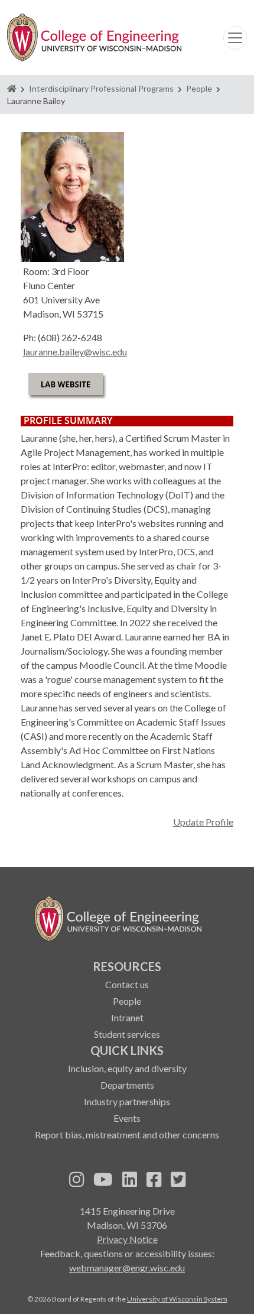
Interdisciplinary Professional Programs (101, 88)
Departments (127, 1084)
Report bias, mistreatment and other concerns (127, 1134)
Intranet (127, 1017)
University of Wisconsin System (177, 1298)
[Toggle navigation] (235, 38)
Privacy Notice (127, 1239)
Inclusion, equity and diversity (127, 1068)
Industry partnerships (127, 1101)
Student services (127, 1034)
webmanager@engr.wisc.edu (127, 1267)
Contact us (127, 984)
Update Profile (203, 821)
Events (127, 1118)
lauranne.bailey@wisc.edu (75, 351)
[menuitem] (127, 999)
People (199, 88)
